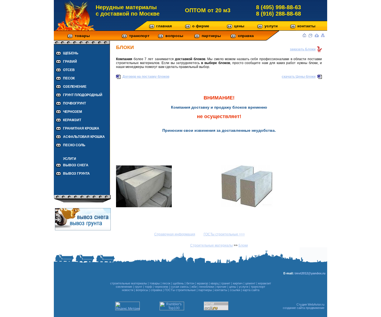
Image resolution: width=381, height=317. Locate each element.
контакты (306, 26)
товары (82, 35)
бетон (190, 283)
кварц (215, 283)
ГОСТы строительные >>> (224, 234)
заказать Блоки (302, 49)
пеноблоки (206, 286)
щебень (178, 283)
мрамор (202, 283)
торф (148, 286)
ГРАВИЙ (70, 62)
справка (246, 35)
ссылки (235, 290)
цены (239, 26)
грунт (138, 286)
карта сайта (251, 290)
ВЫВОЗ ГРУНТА (76, 173)
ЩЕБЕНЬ (70, 53)
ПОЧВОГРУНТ (74, 103)
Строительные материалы (211, 245)
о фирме (200, 26)
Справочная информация (174, 234)
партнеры (211, 35)
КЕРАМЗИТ (72, 120)
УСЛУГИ (69, 159)
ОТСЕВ (69, 70)
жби (194, 286)
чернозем (161, 286)
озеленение (124, 286)
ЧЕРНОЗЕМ (72, 112)
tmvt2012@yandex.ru (310, 273)
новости (127, 290)
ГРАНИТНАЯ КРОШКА (81, 128)
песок (166, 283)
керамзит (264, 283)
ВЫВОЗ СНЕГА (75, 165)
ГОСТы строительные (180, 290)
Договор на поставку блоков (145, 77)
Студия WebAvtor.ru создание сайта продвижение (303, 306)
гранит (225, 283)
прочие (221, 286)
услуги (271, 26)
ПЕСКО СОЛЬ (74, 145)
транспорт (139, 35)
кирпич (238, 283)
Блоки (243, 245)
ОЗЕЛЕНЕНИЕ (74, 87)
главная (164, 26)
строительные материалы (128, 283)
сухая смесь (180, 286)
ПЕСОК (69, 78)
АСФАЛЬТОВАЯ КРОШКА (84, 137)
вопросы (174, 35)
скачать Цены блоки (298, 77)
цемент (250, 283)
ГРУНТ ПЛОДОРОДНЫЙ (82, 95)
